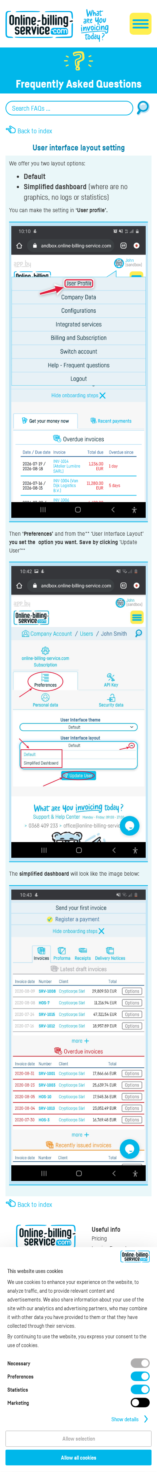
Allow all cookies (78, 1457)
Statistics (17, 1389)
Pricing (99, 1238)
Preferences (20, 1376)
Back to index (35, 131)
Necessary (18, 1363)
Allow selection (78, 1438)
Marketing (18, 1402)
